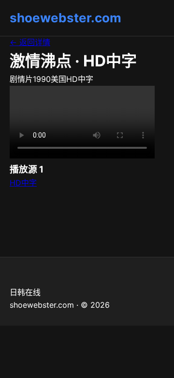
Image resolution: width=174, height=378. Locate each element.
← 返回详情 (30, 42)
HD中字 (23, 183)
